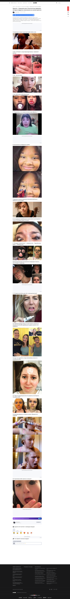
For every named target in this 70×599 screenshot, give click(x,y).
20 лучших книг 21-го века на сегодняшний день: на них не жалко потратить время (39, 583)
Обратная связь (15, 589)
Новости (14, 6)
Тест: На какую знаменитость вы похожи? (40, 574)
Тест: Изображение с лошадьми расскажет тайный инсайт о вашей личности (17, 580)
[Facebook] (51, 589)
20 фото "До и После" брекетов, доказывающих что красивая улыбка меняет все (51, 573)
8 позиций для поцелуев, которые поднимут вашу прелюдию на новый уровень (39, 577)
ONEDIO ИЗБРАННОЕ (14, 2)
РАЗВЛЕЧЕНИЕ (25, 2)
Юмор (25, 6)
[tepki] (14, 533)
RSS (22, 589)
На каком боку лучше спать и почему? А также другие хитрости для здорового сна (40, 581)
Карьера (20, 589)
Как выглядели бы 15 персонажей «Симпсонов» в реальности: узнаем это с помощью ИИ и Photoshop (18, 583)
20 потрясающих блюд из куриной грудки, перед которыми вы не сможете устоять (40, 571)
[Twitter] (53, 589)
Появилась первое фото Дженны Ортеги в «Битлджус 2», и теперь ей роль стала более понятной (17, 569)
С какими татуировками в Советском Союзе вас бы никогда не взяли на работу (17, 575)
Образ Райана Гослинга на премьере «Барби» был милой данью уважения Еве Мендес (17, 572)
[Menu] (9, 3)
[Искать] (57, 3)
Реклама (18, 589)
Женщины (22, 6)
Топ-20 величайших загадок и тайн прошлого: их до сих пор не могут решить (51, 575)
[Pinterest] (56, 589)
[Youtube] (55, 589)
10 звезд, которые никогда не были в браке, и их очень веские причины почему (17, 577)
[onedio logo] (35, 3)
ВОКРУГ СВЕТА (20, 2)
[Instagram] (49, 589)
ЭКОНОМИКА (30, 2)
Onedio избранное (18, 6)
